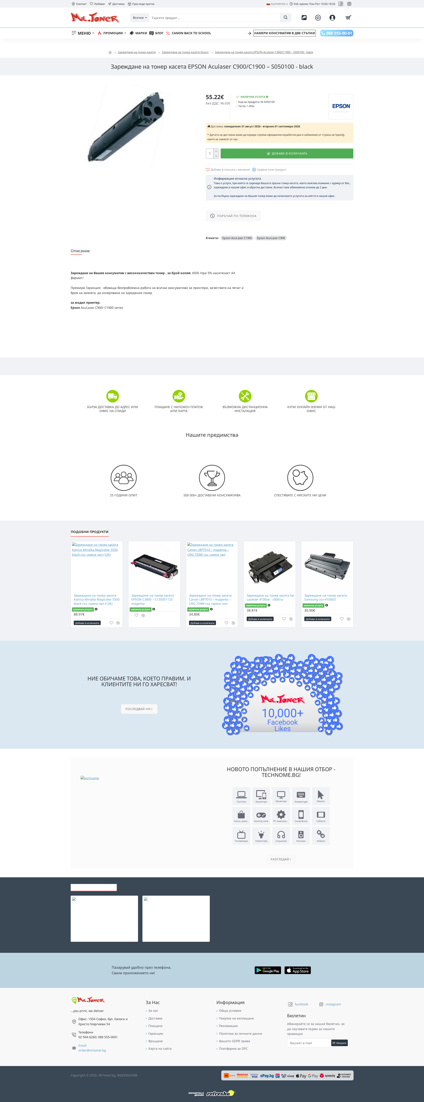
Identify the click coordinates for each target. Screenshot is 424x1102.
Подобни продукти (89, 531)
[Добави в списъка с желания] (111, 623)
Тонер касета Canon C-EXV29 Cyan (185, 899)
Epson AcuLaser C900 (271, 238)
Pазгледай (280, 859)
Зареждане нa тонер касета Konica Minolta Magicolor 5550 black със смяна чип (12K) (96, 599)
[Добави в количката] (91, 908)
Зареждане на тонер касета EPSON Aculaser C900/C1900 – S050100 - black (264, 52)
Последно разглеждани (94, 886)
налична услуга (82, 609)
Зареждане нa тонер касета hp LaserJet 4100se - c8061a (270, 597)
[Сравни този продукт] (118, 623)
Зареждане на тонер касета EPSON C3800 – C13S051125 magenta (152, 599)
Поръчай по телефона (236, 216)
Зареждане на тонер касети (137, 52)
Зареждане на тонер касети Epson (185, 52)
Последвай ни (138, 709)
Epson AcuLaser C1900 (237, 238)
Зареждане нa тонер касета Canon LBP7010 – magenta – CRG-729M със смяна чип (210, 599)
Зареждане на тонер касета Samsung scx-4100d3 (325, 597)
